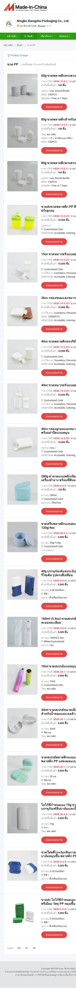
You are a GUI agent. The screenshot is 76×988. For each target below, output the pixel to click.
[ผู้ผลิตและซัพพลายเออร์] (26, 7)
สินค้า (30, 36)
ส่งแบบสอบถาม (54, 106)
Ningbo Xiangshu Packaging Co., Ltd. (43, 21)
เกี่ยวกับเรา (46, 36)
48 (34, 948)
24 (18, 948)
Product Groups (19, 55)
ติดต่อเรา (64, 36)
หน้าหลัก (11, 36)
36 (26, 948)
